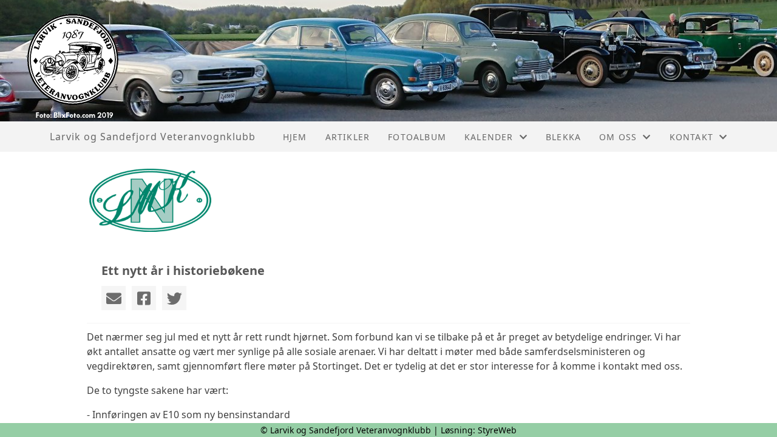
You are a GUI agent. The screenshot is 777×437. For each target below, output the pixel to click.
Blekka (563, 137)
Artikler (347, 137)
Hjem (295, 137)
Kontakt (691, 137)
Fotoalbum (417, 137)
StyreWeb (497, 430)
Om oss (618, 137)
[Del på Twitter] (174, 298)
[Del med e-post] (113, 298)
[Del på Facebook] (144, 298)
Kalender (489, 137)
